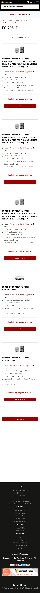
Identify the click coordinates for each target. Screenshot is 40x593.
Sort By (12, 38)
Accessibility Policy (20, 521)
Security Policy (20, 513)
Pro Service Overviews (20, 545)
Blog (20, 537)
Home (3, 21)
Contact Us (20, 531)
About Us (20, 540)
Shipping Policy (20, 510)
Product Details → (20, 106)
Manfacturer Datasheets (20, 543)
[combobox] (20, 7)
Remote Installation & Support (20, 72)
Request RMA (20, 528)
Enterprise (4, 22)
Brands (10, 21)
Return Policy (20, 516)
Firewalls (25, 21)
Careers (20, 548)
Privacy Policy (20, 519)
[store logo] (8, 2)
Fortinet (17, 21)
